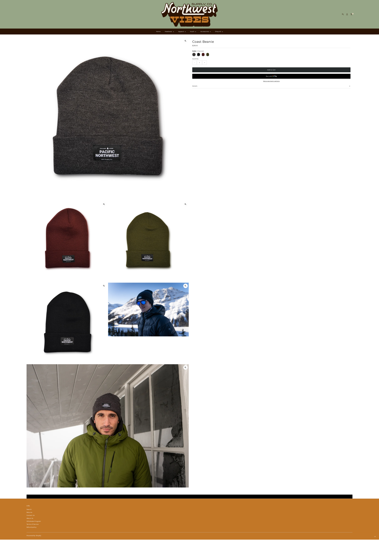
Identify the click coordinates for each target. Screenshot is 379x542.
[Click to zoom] (185, 41)
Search (29, 509)
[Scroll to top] (375, 537)
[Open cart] (351, 14)
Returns (29, 512)
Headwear (168, 31)
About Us (30, 518)
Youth (192, 31)
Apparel (181, 31)
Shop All (218, 31)
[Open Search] (343, 14)
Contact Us (31, 515)
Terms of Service (33, 524)
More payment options (271, 81)
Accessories (204, 31)
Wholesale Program (34, 521)
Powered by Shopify (34, 535)
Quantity (195, 59)
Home (158, 31)
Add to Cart (271, 70)
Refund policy (32, 527)
